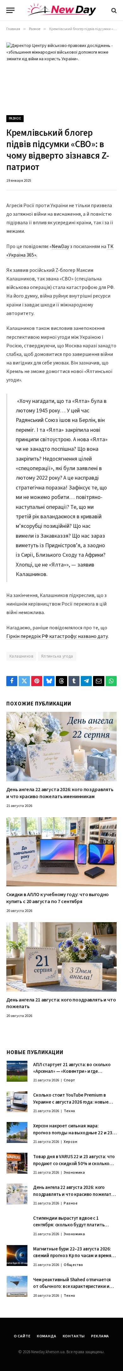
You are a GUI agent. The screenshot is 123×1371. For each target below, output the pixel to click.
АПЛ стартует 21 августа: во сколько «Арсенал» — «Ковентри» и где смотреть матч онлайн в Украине (72, 1071)
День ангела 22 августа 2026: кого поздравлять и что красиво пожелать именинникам (60, 793)
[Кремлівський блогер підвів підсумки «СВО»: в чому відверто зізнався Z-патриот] (61, 74)
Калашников (21, 656)
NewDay (60, 246)
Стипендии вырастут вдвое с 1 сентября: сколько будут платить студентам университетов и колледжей (68, 1228)
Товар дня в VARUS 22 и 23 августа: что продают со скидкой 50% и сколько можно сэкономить (74, 1163)
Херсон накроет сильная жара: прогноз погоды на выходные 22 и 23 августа (72, 1133)
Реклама (100, 1336)
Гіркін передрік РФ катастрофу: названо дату (57, 636)
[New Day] (61, 10)
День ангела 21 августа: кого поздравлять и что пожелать (61, 1003)
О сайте (22, 1336)
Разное (15, 118)
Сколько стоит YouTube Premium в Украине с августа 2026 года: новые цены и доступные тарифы (70, 1102)
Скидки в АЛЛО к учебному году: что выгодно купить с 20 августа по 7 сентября (57, 898)
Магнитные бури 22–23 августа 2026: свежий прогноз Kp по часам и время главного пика (72, 1256)
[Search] (113, 10)
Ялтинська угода (57, 656)
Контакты (74, 1336)
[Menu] (10, 10)
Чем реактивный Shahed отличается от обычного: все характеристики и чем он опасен (72, 1286)
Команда (46, 1336)
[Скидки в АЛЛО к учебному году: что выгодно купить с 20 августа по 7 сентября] (61, 852)
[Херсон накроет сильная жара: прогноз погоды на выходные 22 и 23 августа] (17, 1132)
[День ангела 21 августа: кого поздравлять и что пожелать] (61, 957)
